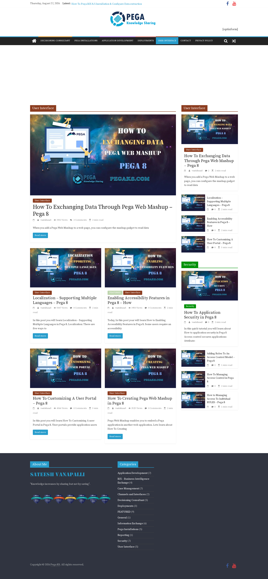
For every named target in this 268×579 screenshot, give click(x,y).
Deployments (146, 40)
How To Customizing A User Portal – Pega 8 (64, 401)
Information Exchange (130, 523)
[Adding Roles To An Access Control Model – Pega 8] (193, 352)
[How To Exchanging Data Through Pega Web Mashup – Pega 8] (103, 116)
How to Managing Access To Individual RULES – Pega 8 (218, 399)
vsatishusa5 (46, 220)
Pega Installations (85, 40)
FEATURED (115, 292)
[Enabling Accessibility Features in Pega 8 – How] (140, 250)
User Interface (167, 40)
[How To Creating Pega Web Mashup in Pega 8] (140, 351)
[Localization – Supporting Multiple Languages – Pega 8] (65, 250)
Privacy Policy (204, 40)
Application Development (117, 40)
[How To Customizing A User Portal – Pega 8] (65, 351)
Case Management (128, 488)
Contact (185, 40)
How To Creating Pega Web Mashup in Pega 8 (140, 401)
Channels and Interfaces (132, 494)
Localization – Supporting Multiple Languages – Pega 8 (65, 300)
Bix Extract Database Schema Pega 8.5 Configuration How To (106, 3)
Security (190, 306)
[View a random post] (234, 41)
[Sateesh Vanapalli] (57, 472)
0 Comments (80, 308)
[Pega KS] (34, 41)
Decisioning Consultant (55, 40)
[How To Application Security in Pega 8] (209, 273)
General (122, 517)
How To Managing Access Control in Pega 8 (220, 378)
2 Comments (80, 220)
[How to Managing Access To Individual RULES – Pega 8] (193, 394)
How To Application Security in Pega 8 (202, 315)
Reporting (123, 535)
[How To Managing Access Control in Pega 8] (193, 373)
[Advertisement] (134, 72)
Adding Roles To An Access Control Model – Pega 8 (221, 357)
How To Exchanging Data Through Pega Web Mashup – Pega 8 (102, 211)
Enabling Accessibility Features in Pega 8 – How (139, 300)
